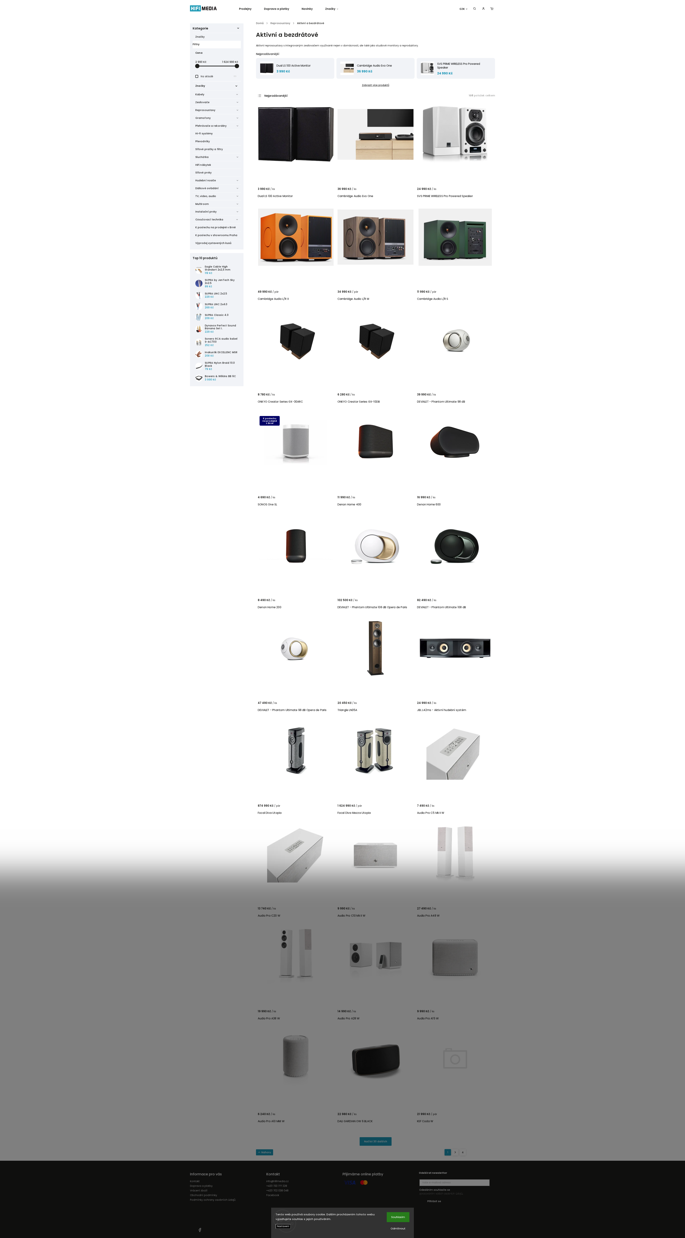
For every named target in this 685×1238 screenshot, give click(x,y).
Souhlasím (398, 1217)
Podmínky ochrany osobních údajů (212, 1200)
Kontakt (195, 1181)
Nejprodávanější (276, 96)
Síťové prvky (203, 172)
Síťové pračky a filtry (209, 149)
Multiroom (202, 204)
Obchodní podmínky (203, 1195)
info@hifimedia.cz (277, 1181)
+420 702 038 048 (277, 1190)
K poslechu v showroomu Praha (216, 235)
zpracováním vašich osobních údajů (441, 1193)
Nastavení (283, 1226)
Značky (200, 37)
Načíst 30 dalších (375, 1141)
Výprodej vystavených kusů (213, 243)
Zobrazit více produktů (375, 85)
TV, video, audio (205, 196)
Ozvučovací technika (209, 219)
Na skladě (218, 76)
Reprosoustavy (205, 110)
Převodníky (202, 141)
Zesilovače (202, 102)
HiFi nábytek (203, 165)
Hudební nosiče (205, 180)
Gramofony (203, 118)
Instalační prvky (206, 211)
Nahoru (266, 1152)
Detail (486, 190)
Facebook (272, 1195)
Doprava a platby (201, 1186)
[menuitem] (248, 9)
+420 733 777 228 (276, 1186)
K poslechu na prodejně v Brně (215, 227)
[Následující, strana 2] (455, 1152)
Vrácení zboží (198, 1190)
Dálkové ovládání (207, 188)
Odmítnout (398, 1228)
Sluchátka (202, 157)
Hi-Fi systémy (204, 133)
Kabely (199, 94)
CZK (462, 9)
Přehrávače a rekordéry (211, 126)
